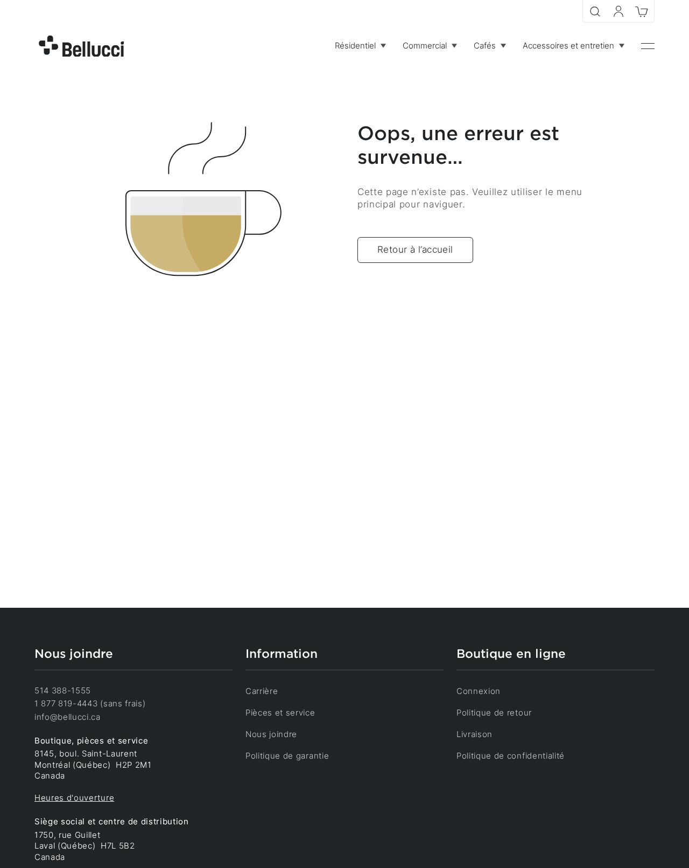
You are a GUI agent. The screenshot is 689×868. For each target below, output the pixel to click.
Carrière (261, 691)
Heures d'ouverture (74, 798)
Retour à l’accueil (415, 249)
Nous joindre (271, 734)
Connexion (478, 691)
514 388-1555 (62, 691)
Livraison (474, 734)
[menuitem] (360, 46)
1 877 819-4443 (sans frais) (89, 704)
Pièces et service (280, 713)
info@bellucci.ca (67, 717)
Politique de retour (494, 713)
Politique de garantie (287, 756)
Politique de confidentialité (510, 756)
